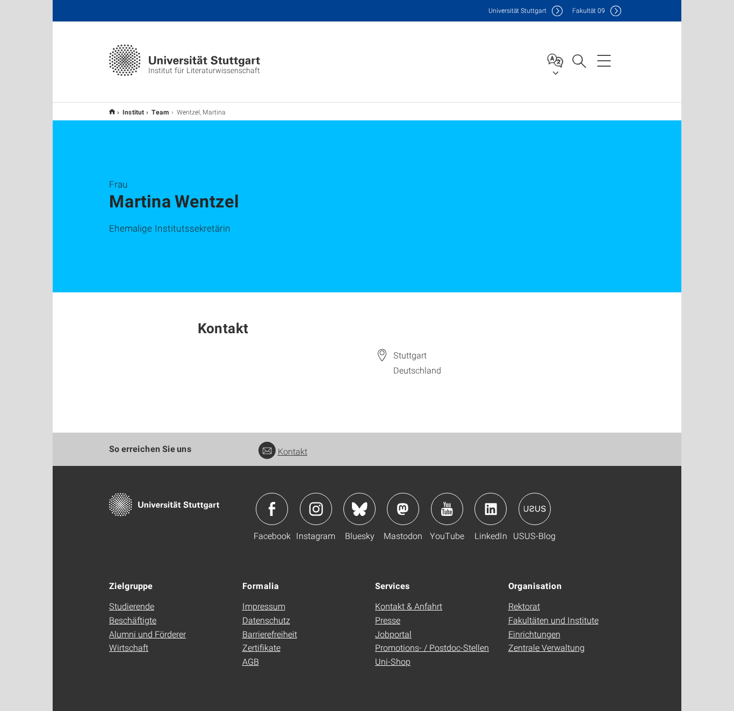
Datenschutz (266, 620)
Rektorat (524, 606)
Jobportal (393, 634)
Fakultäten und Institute (553, 620)
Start (112, 111)
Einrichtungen (534, 634)
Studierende (131, 606)
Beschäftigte (132, 620)
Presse (387, 620)
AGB (250, 661)
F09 (588, 10)
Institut (133, 111)
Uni (517, 10)
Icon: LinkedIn (490, 509)
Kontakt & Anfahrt (408, 606)
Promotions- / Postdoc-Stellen (432, 647)
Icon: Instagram (316, 509)
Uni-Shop (393, 661)
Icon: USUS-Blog (535, 509)
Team (160, 111)
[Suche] (578, 60)
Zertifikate (261, 647)
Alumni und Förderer (147, 634)
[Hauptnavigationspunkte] (604, 60)
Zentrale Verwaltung (546, 647)
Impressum (263, 606)
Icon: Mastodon (403, 509)
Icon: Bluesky (359, 509)
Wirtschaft (128, 647)
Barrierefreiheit (269, 634)
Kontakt (292, 451)
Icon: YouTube (447, 509)
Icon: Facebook (272, 509)
